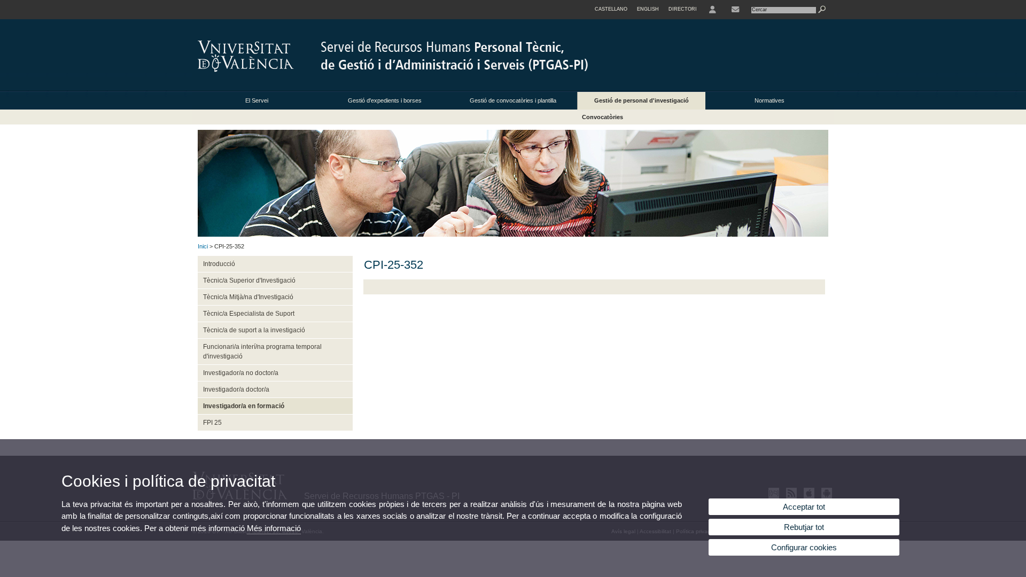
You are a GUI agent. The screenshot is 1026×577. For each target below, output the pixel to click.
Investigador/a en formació (243, 406)
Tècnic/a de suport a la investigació (254, 330)
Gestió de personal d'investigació (641, 100)
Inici (203, 246)
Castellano (611, 9)
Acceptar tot (804, 506)
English (648, 9)
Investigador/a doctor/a (236, 389)
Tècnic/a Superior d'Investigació (249, 280)
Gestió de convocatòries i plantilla (513, 100)
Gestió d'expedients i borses (385, 100)
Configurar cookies (804, 547)
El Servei (256, 100)
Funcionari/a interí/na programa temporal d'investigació (262, 351)
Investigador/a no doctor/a (240, 373)
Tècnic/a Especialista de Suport (248, 313)
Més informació (274, 528)
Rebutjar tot (804, 527)
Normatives (769, 100)
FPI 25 (212, 422)
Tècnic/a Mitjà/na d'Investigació (248, 297)
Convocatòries (602, 117)
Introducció (219, 264)
